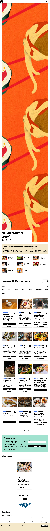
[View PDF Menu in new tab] (14, 313)
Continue (37, 446)
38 (28, 430)
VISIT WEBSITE (9, 324)
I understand (44, 525)
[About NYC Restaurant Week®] (24, 467)
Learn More (20, 487)
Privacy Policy (4, 528)
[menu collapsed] (49, 1)
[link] (7, 519)
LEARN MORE (8, 326)
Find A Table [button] (25, 323)
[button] (9, 258)
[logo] (1, 1)
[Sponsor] (25, 507)
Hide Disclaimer (7, 515)
